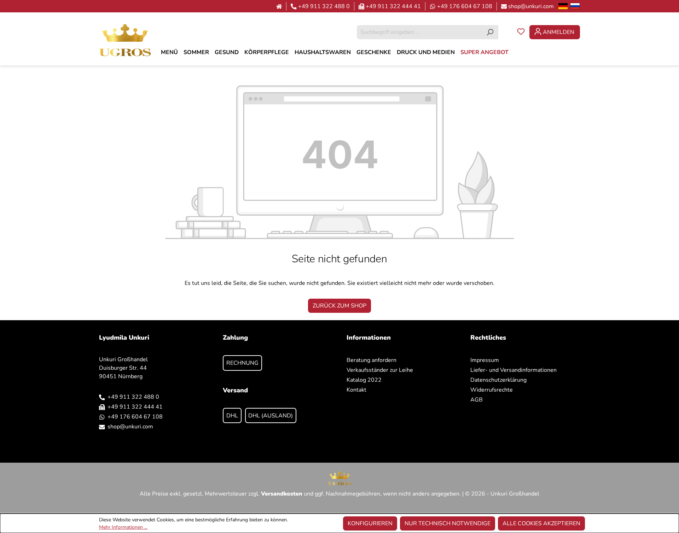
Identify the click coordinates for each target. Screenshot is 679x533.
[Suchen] (490, 32)
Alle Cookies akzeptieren (541, 523)
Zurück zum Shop (339, 306)
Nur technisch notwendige (448, 523)
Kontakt (356, 390)
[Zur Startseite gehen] (125, 40)
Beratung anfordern (371, 360)
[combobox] (419, 32)
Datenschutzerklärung (498, 380)
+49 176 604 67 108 (464, 6)
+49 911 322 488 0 (324, 6)
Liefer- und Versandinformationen (513, 370)
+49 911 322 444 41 (393, 6)
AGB (476, 400)
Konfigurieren (370, 523)
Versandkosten (281, 494)
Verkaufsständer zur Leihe (380, 370)
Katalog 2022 (364, 380)
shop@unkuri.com (531, 6)
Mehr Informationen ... (123, 527)
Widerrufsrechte (491, 390)
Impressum (484, 360)
